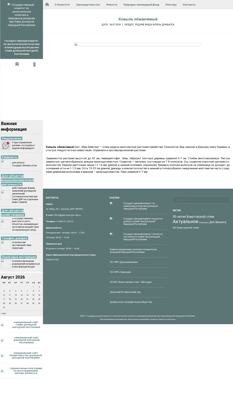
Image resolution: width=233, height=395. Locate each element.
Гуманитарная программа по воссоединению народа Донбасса (26, 371)
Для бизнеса (217, 222)
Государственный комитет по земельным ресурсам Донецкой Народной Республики (140, 206)
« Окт (3, 313)
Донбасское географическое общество (131, 302)
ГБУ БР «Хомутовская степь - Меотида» (131, 282)
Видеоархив (204, 223)
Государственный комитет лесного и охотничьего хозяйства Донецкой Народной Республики (143, 237)
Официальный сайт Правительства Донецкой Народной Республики (26, 355)
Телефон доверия (14, 238)
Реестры (171, 4)
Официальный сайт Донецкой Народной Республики (26, 340)
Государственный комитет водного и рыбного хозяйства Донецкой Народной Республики (143, 221)
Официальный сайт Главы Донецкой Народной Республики (26, 325)
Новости (111, 4)
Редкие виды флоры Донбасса (154, 24)
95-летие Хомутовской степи (193, 216)
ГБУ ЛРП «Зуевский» (120, 272)
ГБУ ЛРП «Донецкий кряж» (124, 262)
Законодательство (88, 4)
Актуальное (185, 221)
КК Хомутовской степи (186, 227)
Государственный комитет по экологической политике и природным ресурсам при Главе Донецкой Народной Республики (21, 47)
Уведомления (12, 138)
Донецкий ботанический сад (125, 292)
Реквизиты (9, 157)
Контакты (189, 4)
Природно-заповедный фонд (141, 4)
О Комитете (62, 4)
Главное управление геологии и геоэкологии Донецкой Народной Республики (133, 250)
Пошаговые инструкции (19, 257)
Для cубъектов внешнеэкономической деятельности (17, 180)
